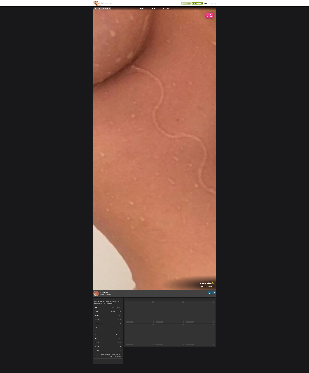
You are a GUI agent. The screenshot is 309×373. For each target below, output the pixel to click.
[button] (207, 3)
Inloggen (213, 3)
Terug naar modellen (103, 8)
